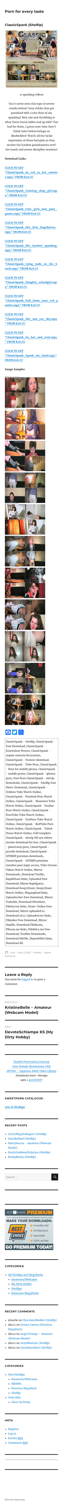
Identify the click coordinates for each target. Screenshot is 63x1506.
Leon (12, 952)
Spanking (10, 956)
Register (13, 1429)
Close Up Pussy (20, 1402)
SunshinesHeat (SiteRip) (36, 1347)
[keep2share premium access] (29, 1229)
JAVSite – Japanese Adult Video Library (31, 1071)
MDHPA (16, 1383)
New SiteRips (16, 1374)
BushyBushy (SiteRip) (22, 1157)
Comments (18, 1442)
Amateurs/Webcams (24, 1279)
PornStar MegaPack (24, 1388)
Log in (12, 1433)
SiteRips (16, 1288)
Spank (47, 952)
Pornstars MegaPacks (25, 1293)
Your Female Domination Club (31, 1066)
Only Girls (14, 1397)
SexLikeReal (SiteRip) (22, 1138)
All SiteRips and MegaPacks (25, 1274)
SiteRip (37, 952)
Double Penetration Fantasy (31, 1061)
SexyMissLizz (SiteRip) (35, 1343)
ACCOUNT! (35, 1080)
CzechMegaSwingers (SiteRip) (27, 1134)
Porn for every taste (24, 11)
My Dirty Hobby (21, 1284)
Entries (15, 1438)
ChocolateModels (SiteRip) (39, 1320)
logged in (27, 979)
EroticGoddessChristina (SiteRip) (29, 1152)
